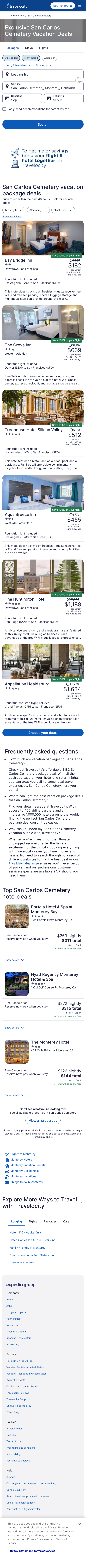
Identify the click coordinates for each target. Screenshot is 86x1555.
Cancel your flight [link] (16, 1489)
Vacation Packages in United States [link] (26, 1373)
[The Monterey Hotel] (43, 1062)
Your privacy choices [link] (18, 1460)
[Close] (79, 1524)
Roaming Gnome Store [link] (18, 1337)
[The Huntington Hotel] (43, 616)
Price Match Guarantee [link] (24, 863)
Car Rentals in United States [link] (22, 1386)
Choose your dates (43, 733)
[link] (43, 1154)
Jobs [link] (9, 1305)
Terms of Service (44, 1550)
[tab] (12, 47)
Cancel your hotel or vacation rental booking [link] (31, 1483)
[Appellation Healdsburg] (43, 701)
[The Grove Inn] (43, 362)
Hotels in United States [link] (19, 1360)
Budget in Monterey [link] (22, 1263)
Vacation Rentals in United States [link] (25, 1367)
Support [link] (10, 1476)
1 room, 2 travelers (14, 65)
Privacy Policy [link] (14, 1428)
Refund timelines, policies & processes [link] (27, 1496)
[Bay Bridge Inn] (43, 278)
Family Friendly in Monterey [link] (27, 1247)
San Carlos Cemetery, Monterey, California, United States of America (47, 88)
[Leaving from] (43, 74)
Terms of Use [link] (13, 1441)
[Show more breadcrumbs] (6, 15)
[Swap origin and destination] (78, 80)
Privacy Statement (21, 1550)
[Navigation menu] (79, 5)
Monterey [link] (18, 15)
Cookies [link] (11, 1434)
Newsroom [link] (12, 1325)
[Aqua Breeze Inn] (43, 532)
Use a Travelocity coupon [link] (20, 1502)
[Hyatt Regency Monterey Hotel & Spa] (43, 995)
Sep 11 (58, 100)
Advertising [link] (12, 1344)
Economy (42, 65)
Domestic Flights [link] (15, 1380)
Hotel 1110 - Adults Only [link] (25, 1232)
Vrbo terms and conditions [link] (20, 1447)
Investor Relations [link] (16, 1331)
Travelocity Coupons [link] (18, 1399)
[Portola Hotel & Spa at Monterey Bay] (43, 927)
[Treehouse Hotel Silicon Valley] (43, 447)
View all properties (43, 1120)
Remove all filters (12, 216)
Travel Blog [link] (12, 1412)
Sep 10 (16, 100)
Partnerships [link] (13, 1318)
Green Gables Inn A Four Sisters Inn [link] (32, 1240)
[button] (43, 960)
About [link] (9, 1299)
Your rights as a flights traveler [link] (23, 1509)
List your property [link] (16, 1312)
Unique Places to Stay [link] (18, 1405)
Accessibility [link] (13, 1454)
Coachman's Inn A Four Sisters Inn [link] (32, 1255)
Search (43, 124)
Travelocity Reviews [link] (17, 1392)
